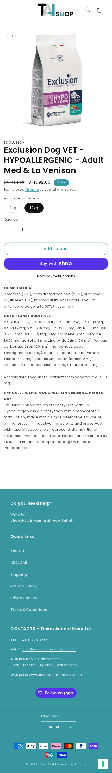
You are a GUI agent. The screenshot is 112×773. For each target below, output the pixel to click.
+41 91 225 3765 (34, 639)
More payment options (56, 276)
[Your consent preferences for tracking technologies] (103, 764)
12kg (34, 207)
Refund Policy (23, 586)
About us (19, 562)
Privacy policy (23, 597)
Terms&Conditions (28, 609)
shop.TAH (46, 764)
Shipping (32, 190)
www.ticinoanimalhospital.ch (55, 674)
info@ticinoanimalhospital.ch (49, 649)
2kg (15, 209)
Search (17, 550)
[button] (10, 10)
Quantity (11, 219)
